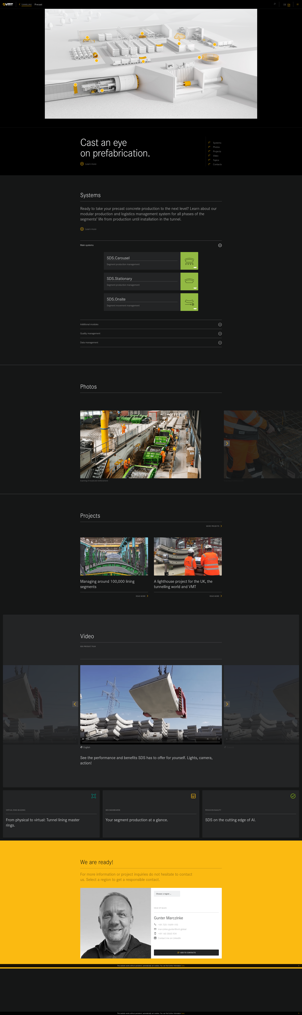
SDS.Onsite (116, 299)
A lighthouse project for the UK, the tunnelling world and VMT (183, 583)
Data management (89, 342)
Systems (217, 142)
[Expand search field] (274, 4)
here (182, 1013)
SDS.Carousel (118, 258)
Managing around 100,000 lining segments (107, 583)
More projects (212, 526)
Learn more (90, 163)
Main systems (87, 245)
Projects (217, 151)
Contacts (217, 164)
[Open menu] (297, 4)
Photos (216, 146)
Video (215, 155)
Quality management (90, 333)
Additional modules (89, 324)
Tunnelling (26, 4)
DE (284, 4)
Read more (142, 596)
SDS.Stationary (119, 278)
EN (288, 4)
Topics (216, 160)
